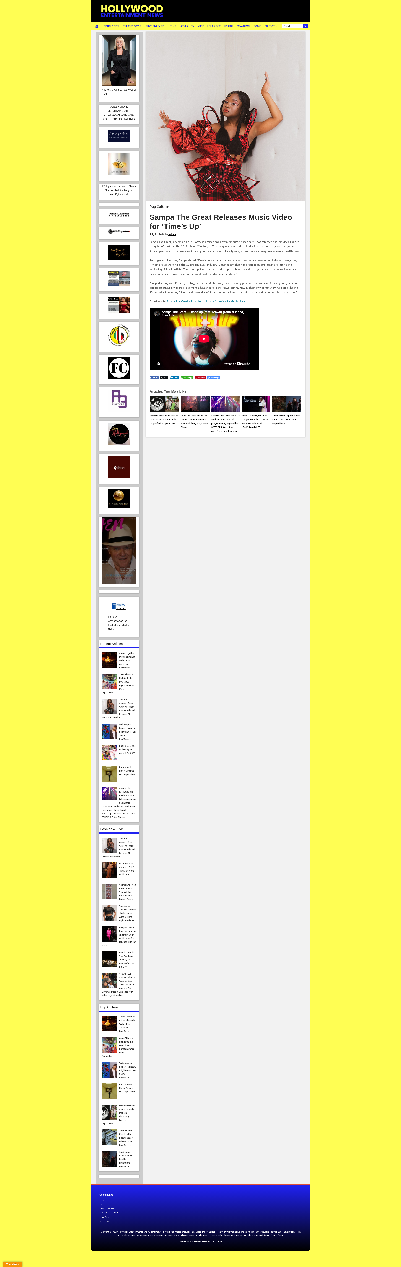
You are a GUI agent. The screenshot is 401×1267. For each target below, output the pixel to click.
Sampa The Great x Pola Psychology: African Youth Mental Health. (208, 301)
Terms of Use (261, 1235)
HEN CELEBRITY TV (154, 26)
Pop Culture (214, 26)
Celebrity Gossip (131, 26)
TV (192, 26)
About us (102, 1205)
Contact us (103, 1200)
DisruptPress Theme (213, 1241)
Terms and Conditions (107, 1221)
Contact (270, 26)
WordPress (194, 1241)
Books (257, 26)
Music (201, 26)
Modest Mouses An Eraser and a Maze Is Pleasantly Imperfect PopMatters (164, 419)
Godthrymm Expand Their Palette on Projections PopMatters (286, 419)
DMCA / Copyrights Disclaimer (110, 1213)
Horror (228, 26)
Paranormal (243, 26)
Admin (172, 234)
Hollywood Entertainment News (133, 1232)
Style (173, 26)
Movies (184, 26)
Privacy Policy (104, 1217)
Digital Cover (111, 26)
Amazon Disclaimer (106, 1209)
